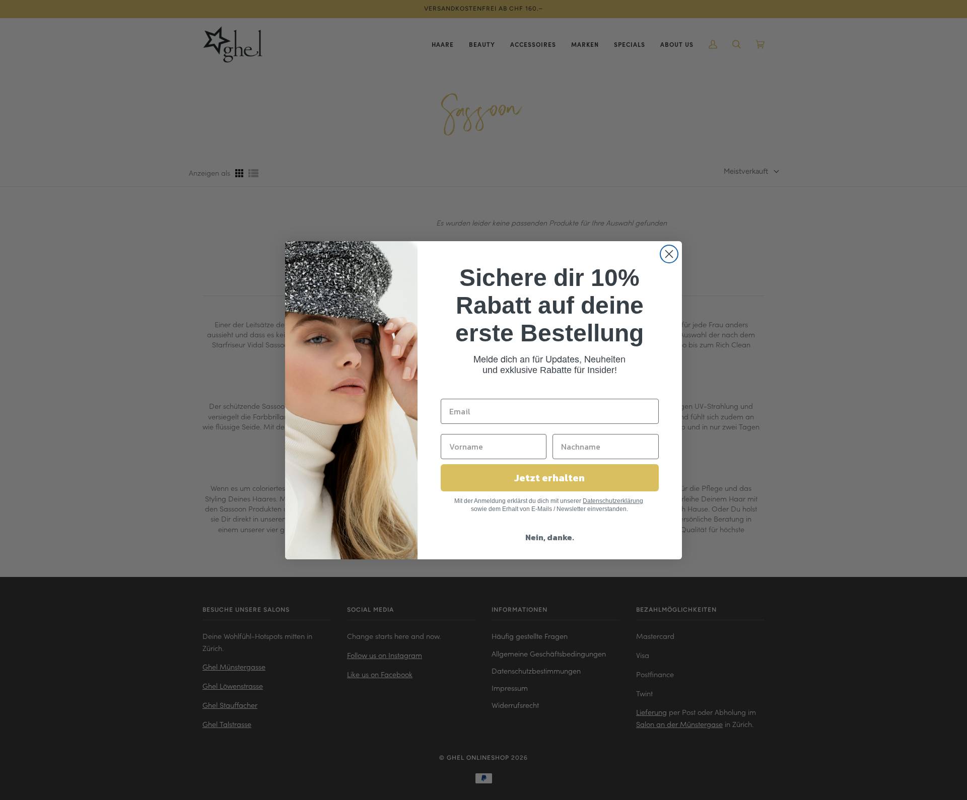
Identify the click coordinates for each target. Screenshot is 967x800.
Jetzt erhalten (549, 477)
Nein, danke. (549, 537)
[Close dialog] (669, 254)
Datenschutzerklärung (613, 500)
